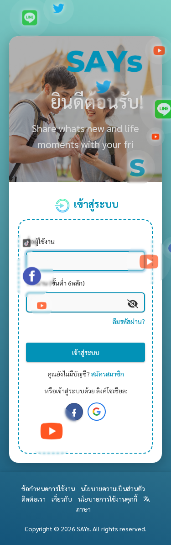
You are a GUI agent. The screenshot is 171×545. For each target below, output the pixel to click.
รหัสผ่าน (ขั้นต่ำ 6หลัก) (55, 283)
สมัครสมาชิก (107, 374)
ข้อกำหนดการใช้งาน (48, 488)
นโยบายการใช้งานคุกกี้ (107, 499)
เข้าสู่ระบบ (85, 352)
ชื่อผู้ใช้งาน (40, 241)
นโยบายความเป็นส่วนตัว (113, 488)
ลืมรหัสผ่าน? (129, 321)
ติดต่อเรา (33, 499)
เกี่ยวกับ (62, 499)
